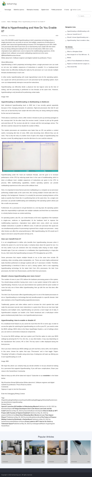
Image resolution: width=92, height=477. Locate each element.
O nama (66, 9)
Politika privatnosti (56, 9)
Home (8, 21)
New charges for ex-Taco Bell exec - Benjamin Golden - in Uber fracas (79, 54)
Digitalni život (45, 9)
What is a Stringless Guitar (74, 51)
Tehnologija (7, 9)
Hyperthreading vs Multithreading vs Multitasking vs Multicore (79, 31)
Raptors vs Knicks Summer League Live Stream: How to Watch (79, 64)
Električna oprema (19, 9)
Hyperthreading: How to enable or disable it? (79, 40)
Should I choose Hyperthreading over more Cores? (79, 37)
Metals (69, 57)
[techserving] (9, 3)
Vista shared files (72, 67)
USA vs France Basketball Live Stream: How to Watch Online (79, 60)
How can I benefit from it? (74, 34)
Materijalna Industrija (33, 9)
